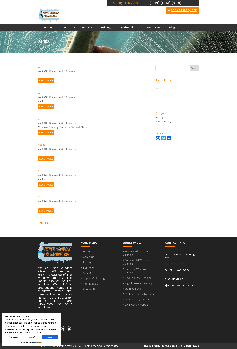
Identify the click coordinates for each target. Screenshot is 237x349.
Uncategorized (56, 71)
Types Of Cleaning (93, 278)
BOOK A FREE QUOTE (184, 10)
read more (46, 80)
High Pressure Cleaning (138, 283)
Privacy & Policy (151, 345)
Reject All (32, 337)
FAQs (195, 345)
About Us (66, 27)
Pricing (106, 27)
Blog (172, 27)
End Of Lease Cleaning (138, 278)
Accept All (50, 337)
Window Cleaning (163, 121)
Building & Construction (139, 294)
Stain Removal (133, 288)
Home (48, 27)
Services (87, 27)
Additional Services (136, 304)
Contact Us (153, 27)
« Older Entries (44, 223)
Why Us (87, 273)
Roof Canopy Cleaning (138, 299)
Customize (13, 337)
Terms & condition (171, 345)
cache (42, 145)
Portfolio (88, 267)
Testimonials (128, 27)
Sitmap (187, 345)
